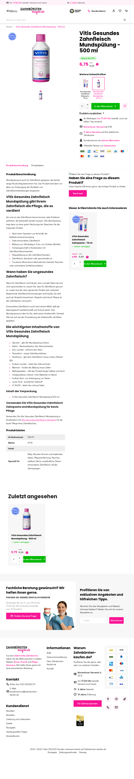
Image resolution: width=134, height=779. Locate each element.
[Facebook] (108, 699)
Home (9, 26)
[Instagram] (116, 699)
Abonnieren (116, 620)
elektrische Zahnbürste (26, 655)
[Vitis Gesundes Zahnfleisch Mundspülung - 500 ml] (98, 83)
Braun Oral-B (20, 662)
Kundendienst (99, 11)
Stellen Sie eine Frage (25, 616)
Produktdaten (37, 165)
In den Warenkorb (103, 106)
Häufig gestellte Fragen (16, 731)
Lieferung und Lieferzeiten (18, 719)
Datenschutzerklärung (57, 657)
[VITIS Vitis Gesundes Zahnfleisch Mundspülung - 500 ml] (26, 519)
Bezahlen (10, 715)
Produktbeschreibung (17, 165)
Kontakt (50, 668)
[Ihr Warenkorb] (126, 11)
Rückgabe (10, 727)
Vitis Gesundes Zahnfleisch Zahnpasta (38, 420)
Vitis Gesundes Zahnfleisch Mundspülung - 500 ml (40, 26)
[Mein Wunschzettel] (120, 11)
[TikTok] (125, 699)
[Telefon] (108, 707)
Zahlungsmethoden (68, 752)
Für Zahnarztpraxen (88, 703)
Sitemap (82, 752)
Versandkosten (13, 736)
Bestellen (10, 711)
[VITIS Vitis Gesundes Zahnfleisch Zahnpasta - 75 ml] (83, 224)
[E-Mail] (116, 707)
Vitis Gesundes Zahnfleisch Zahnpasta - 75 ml (82, 239)
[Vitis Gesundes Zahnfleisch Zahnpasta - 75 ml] (85, 83)
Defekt (9, 723)
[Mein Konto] (113, 11)
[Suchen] (125, 20)
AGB (49, 653)
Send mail (78, 193)
